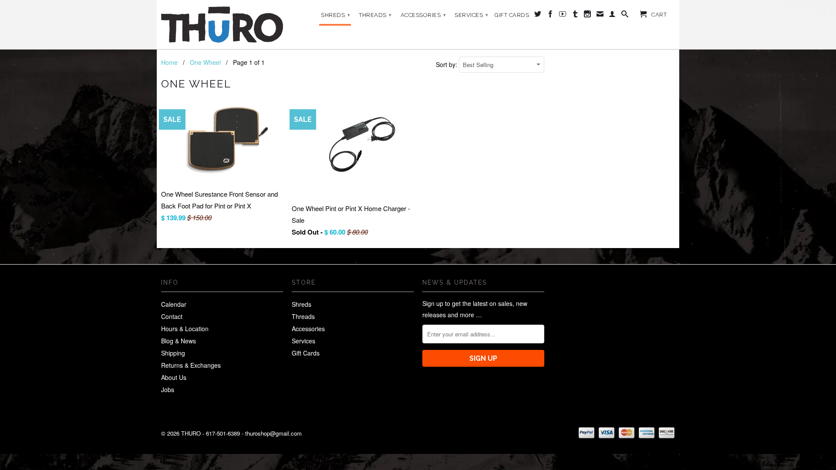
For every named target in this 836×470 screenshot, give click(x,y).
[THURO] (222, 25)
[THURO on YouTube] (562, 15)
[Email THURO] (600, 15)
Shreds (335, 15)
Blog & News (178, 340)
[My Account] (612, 15)
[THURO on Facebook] (550, 15)
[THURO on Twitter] (538, 15)
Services (471, 15)
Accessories (423, 15)
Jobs (167, 389)
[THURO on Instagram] (587, 15)
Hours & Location (185, 328)
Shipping (173, 353)
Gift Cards (512, 15)
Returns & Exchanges (191, 365)
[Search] (625, 15)
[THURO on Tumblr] (575, 15)
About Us (173, 377)
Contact (171, 316)
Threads (375, 15)
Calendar (173, 304)
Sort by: (447, 64)
